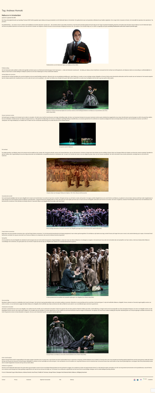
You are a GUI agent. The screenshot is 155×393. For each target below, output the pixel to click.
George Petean (52, 372)
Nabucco (74, 372)
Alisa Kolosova (18, 372)
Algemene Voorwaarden (45, 379)
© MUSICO (150, 379)
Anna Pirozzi (34, 372)
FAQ (60, 379)
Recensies (9, 372)
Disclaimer (28, 379)
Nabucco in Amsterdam (11, 15)
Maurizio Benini (68, 372)
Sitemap (72, 379)
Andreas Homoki (27, 372)
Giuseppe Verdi (60, 372)
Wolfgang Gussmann (82, 372)
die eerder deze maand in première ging (127, 26)
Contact (3, 379)
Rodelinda (115, 26)
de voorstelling (109, 26)
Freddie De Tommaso (43, 372)
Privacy (15, 379)
